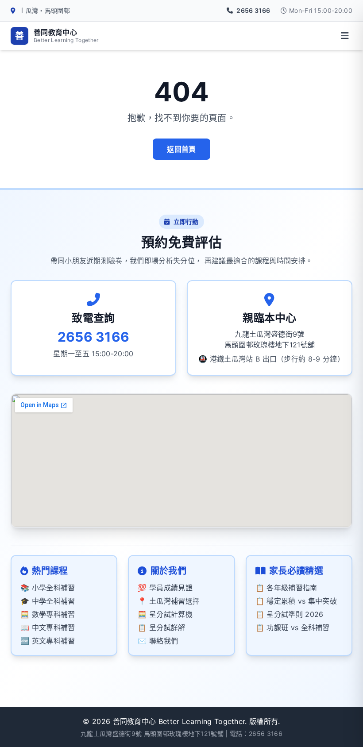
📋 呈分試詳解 (161, 627)
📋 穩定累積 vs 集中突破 (296, 601)
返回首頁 (181, 149)
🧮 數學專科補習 (47, 614)
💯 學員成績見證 (165, 587)
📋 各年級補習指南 (286, 587)
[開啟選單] (344, 36)
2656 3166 (265, 733)
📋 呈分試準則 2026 (289, 614)
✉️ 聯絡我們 (158, 640)
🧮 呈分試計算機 (165, 614)
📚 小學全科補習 (47, 587)
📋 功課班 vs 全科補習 (292, 627)
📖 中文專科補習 (47, 627)
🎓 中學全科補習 (47, 601)
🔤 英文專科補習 (47, 640)
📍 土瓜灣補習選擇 (169, 601)
